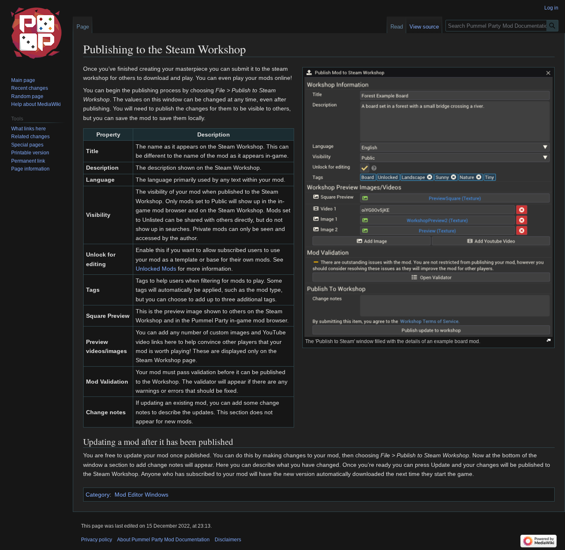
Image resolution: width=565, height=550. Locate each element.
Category (98, 494)
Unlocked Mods (156, 268)
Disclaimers (228, 540)
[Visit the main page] (36, 33)
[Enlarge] (549, 340)
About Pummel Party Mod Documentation (163, 540)
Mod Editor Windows (141, 494)
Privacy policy (96, 540)
